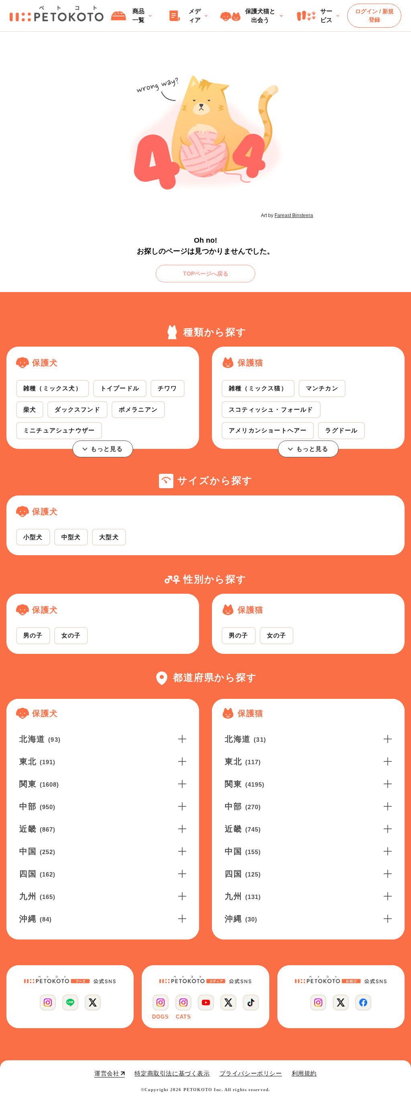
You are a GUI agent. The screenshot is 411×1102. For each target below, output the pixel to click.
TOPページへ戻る (205, 273)
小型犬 (33, 537)
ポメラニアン (138, 409)
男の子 (33, 635)
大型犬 (109, 537)
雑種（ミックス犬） (52, 388)
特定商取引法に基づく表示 (172, 1073)
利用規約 (304, 1073)
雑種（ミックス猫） (258, 388)
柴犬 (29, 409)
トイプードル (119, 388)
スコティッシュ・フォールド (271, 409)
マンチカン (322, 388)
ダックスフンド (77, 409)
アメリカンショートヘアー (268, 430)
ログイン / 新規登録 (374, 15)
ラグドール (341, 430)
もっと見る (107, 448)
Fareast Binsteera (294, 215)
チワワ (167, 388)
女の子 (71, 635)
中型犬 (71, 537)
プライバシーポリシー (251, 1073)
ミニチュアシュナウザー (59, 430)
